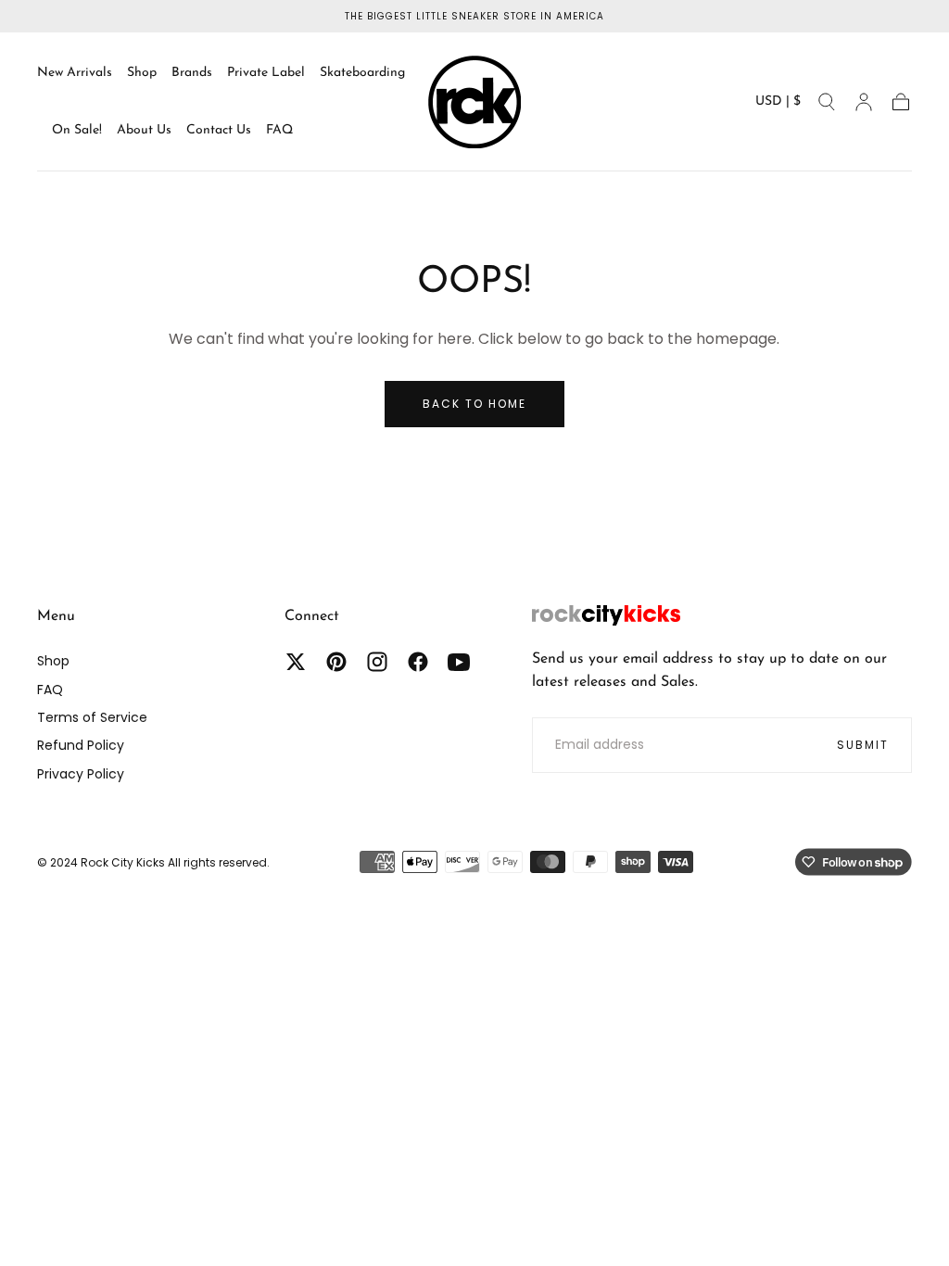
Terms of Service (92, 717)
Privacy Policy (80, 774)
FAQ (279, 130)
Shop (142, 73)
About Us (144, 130)
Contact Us (218, 130)
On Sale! (77, 130)
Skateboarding (362, 73)
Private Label (266, 73)
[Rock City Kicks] (606, 615)
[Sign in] (864, 102)
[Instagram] (377, 661)
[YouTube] (458, 661)
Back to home (474, 403)
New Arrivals (74, 73)
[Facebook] (418, 661)
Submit (863, 745)
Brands (191, 73)
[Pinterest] (336, 661)
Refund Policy (80, 745)
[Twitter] (295, 661)
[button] (778, 105)
